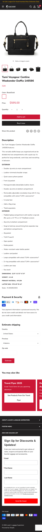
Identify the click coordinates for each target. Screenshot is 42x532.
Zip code (5, 348)
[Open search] (31, 7)
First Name (8, 468)
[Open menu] (3, 6)
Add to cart (21, 117)
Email (6, 458)
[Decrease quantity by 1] (12, 110)
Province (5, 339)
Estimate (8, 361)
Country (5, 329)
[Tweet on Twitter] (35, 131)
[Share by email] (38, 131)
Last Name (8, 478)
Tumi (4, 86)
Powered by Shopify (8, 528)
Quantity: (5, 109)
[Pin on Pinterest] (31, 131)
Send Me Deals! (21, 501)
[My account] (34, 7)
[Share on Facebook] (27, 131)
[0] (38, 6)
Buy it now (21, 123)
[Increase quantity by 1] (22, 110)
